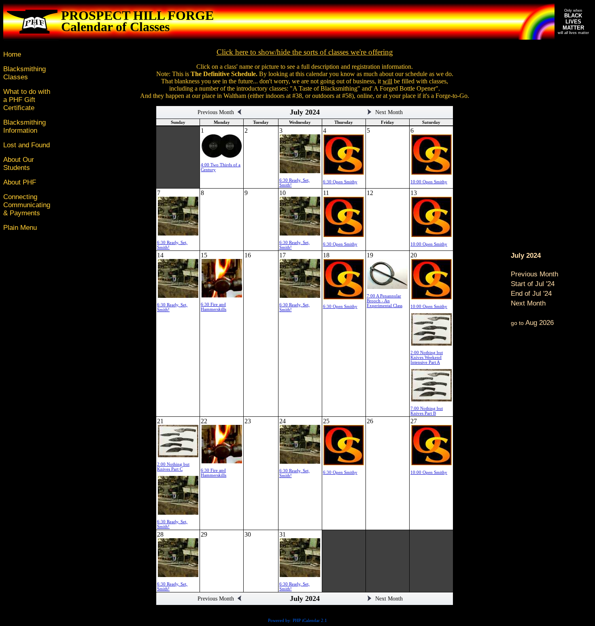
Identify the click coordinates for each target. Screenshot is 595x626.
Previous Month (534, 274)
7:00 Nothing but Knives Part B (426, 411)
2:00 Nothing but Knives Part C (173, 466)
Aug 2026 (532, 323)
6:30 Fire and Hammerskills (213, 307)
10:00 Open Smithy (428, 181)
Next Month (528, 303)
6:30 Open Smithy (340, 181)
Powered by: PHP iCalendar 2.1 (297, 620)
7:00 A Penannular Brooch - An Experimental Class (384, 300)
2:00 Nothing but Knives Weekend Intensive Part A (426, 357)
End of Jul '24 (531, 293)
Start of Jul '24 (533, 284)
